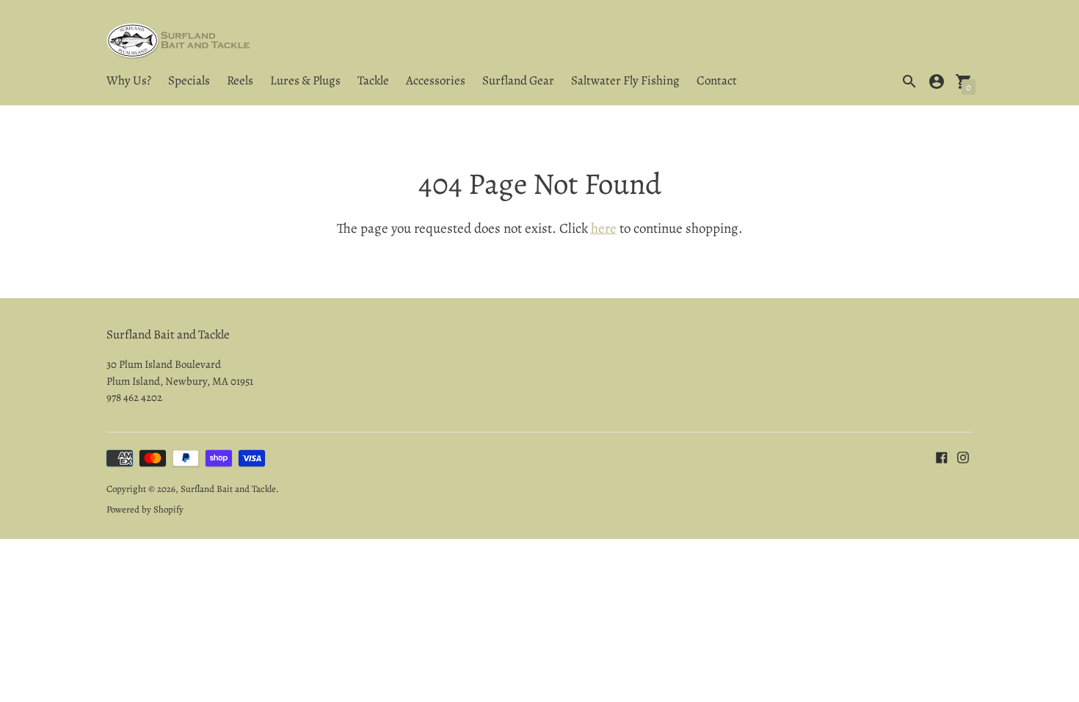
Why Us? (128, 80)
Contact (717, 80)
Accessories (435, 80)
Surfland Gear (518, 80)
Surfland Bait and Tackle (228, 488)
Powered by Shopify (145, 509)
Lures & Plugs (305, 80)
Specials (189, 80)
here (604, 228)
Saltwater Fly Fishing (625, 80)
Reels (240, 80)
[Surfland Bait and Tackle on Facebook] (942, 456)
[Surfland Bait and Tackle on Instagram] (963, 456)
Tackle (373, 80)
